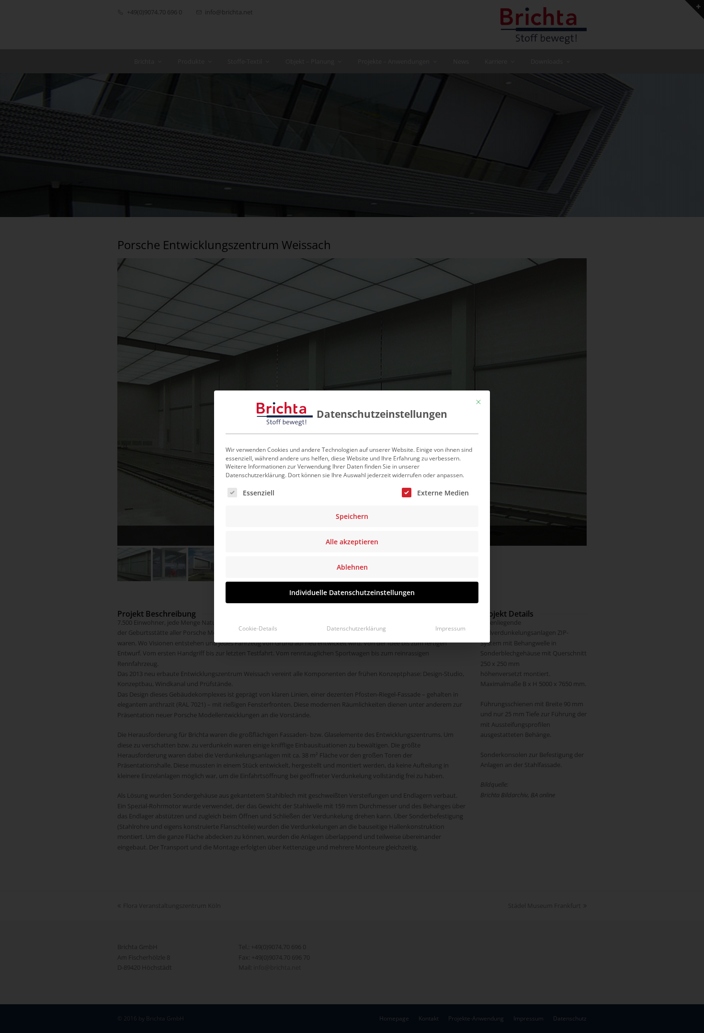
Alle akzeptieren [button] (352, 541)
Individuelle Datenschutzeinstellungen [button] (352, 592)
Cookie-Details (257, 628)
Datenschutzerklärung (356, 628)
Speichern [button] (352, 516)
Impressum (450, 628)
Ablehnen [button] (352, 567)
